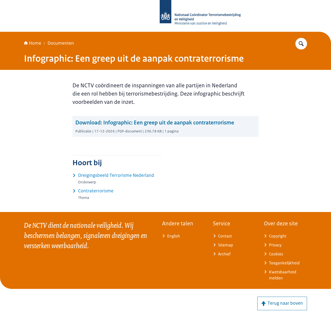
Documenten (60, 43)
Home (35, 43)
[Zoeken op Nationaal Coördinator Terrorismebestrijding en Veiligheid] (301, 43)
